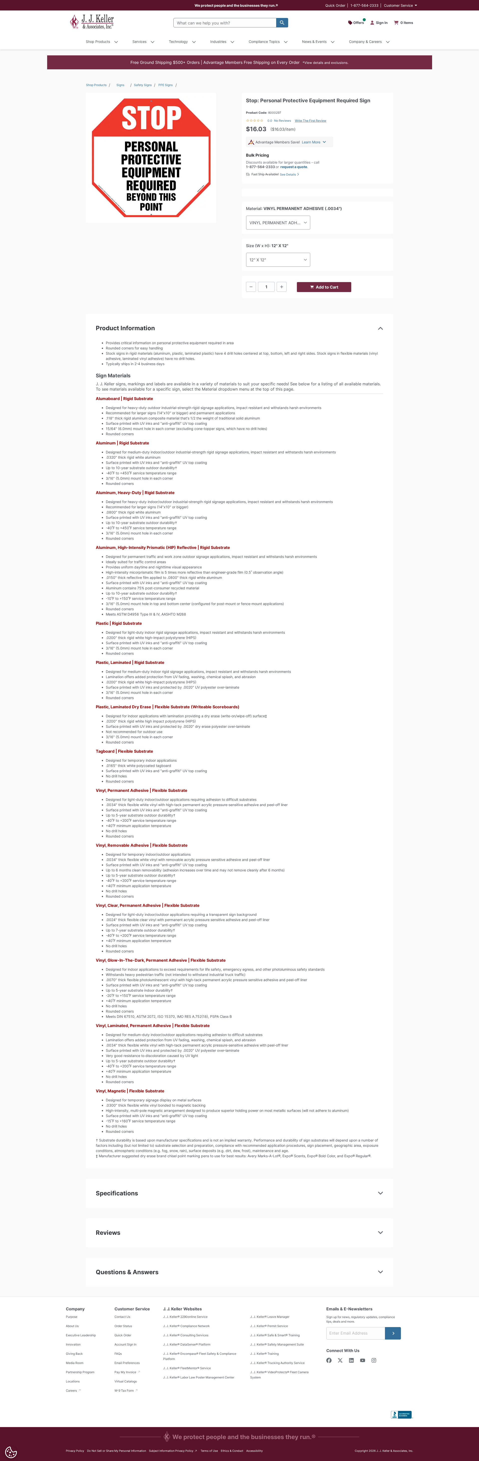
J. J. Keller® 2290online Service (185, 1317)
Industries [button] (218, 41)
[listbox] (151, 158)
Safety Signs (143, 85)
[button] (239, 62)
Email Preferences (127, 1363)
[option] (151, 158)
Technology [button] (178, 41)
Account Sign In (125, 1344)
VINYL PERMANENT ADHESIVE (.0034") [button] (279, 222)
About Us (72, 1326)
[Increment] (282, 287)
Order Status (123, 1326)
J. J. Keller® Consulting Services (185, 1335)
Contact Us (122, 1317)
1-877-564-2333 (364, 5)
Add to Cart (327, 287)
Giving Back (74, 1354)
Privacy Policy (75, 1451)
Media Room (74, 1363)
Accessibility (254, 1451)
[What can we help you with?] (282, 22)
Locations (73, 1381)
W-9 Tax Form (124, 1390)
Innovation (73, 1344)
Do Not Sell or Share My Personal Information (116, 1451)
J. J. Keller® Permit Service (269, 1326)
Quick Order (335, 5)
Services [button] (139, 41)
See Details (288, 174)
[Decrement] (251, 287)
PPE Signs (165, 85)
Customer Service (398, 5)
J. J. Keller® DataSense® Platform (186, 1344)
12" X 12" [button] (257, 259)
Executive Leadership (81, 1335)
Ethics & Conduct (232, 1451)
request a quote (293, 167)
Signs (120, 85)
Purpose (71, 1317)
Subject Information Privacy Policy (173, 1451)
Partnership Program (80, 1372)
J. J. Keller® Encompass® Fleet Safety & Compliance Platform (199, 1356)
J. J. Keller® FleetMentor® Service (187, 1368)
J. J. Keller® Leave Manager (269, 1317)
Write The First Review (310, 120)
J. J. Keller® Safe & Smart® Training (275, 1335)
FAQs (118, 1354)
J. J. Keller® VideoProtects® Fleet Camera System (279, 1374)
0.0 (269, 120)
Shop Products (96, 85)
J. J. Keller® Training (264, 1354)
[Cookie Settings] (11, 1452)
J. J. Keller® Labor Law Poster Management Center (198, 1377)
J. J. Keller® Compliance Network (186, 1326)
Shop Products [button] (98, 41)
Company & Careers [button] (365, 41)
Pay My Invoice (126, 1372)
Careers (72, 1390)
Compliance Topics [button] (264, 41)
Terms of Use (209, 1451)
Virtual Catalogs (126, 1381)
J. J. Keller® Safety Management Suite (277, 1344)
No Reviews (282, 120)
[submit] (393, 1333)
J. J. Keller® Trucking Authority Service (277, 1363)
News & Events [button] (314, 41)
